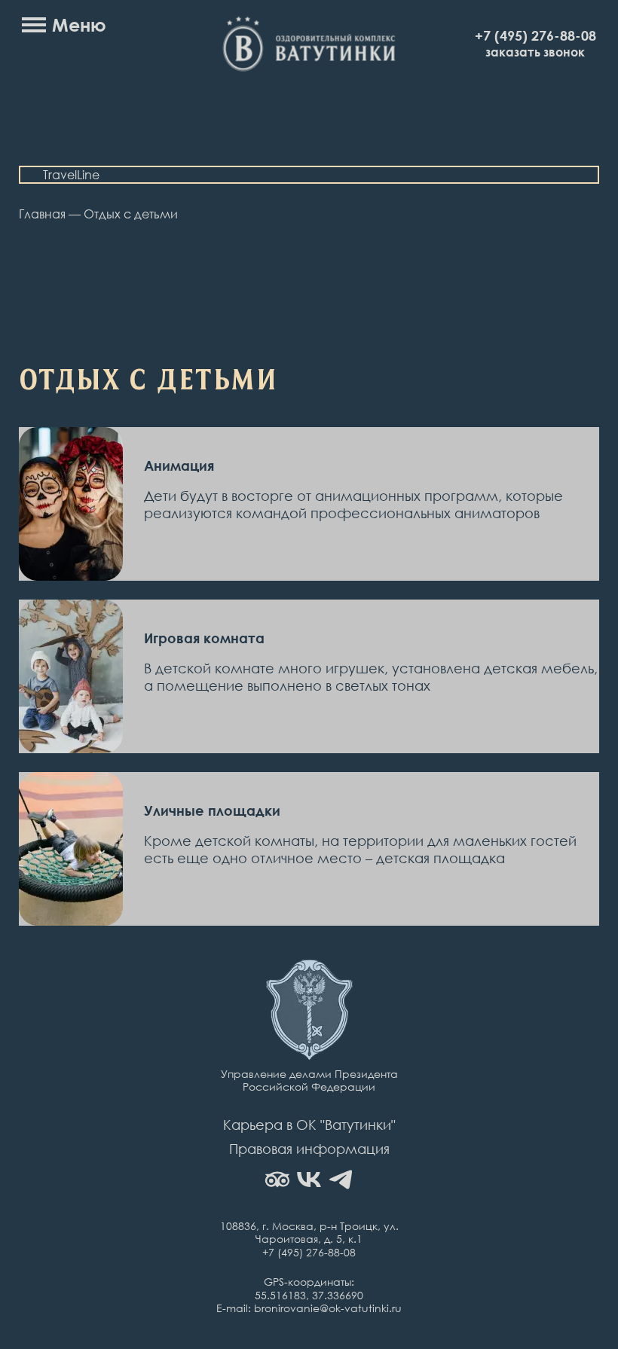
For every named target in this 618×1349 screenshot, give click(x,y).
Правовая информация (309, 1148)
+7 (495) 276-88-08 (535, 35)
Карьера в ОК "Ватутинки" (309, 1124)
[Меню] (34, 24)
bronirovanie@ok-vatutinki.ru (328, 1308)
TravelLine (71, 174)
